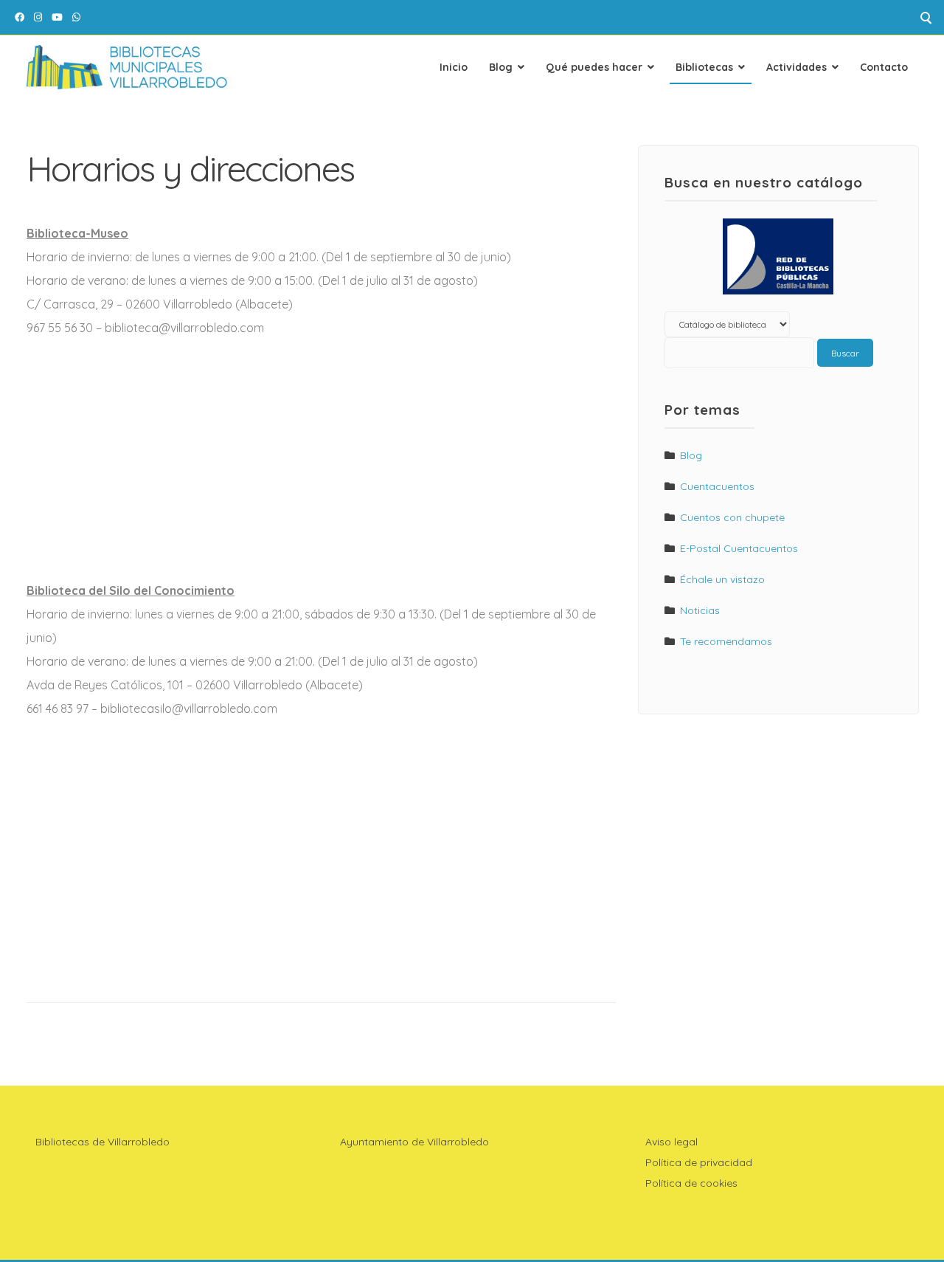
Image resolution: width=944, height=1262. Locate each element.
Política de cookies (691, 1183)
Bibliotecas (704, 67)
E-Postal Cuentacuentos (739, 548)
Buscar (845, 353)
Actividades (796, 67)
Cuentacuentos (717, 486)
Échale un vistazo (722, 579)
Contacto (884, 67)
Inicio (454, 67)
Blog (501, 67)
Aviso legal (671, 1141)
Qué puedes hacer (594, 67)
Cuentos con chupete (732, 517)
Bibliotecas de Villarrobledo (102, 1141)
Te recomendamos (726, 641)
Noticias (700, 610)
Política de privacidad (698, 1162)
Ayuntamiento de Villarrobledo (414, 1141)
